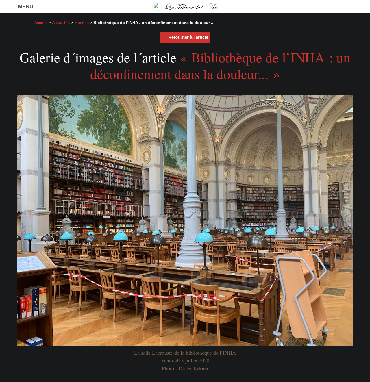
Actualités (61, 22)
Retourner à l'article (188, 37)
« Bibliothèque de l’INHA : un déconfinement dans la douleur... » (220, 65)
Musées (81, 22)
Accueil (40, 22)
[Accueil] (185, 6)
